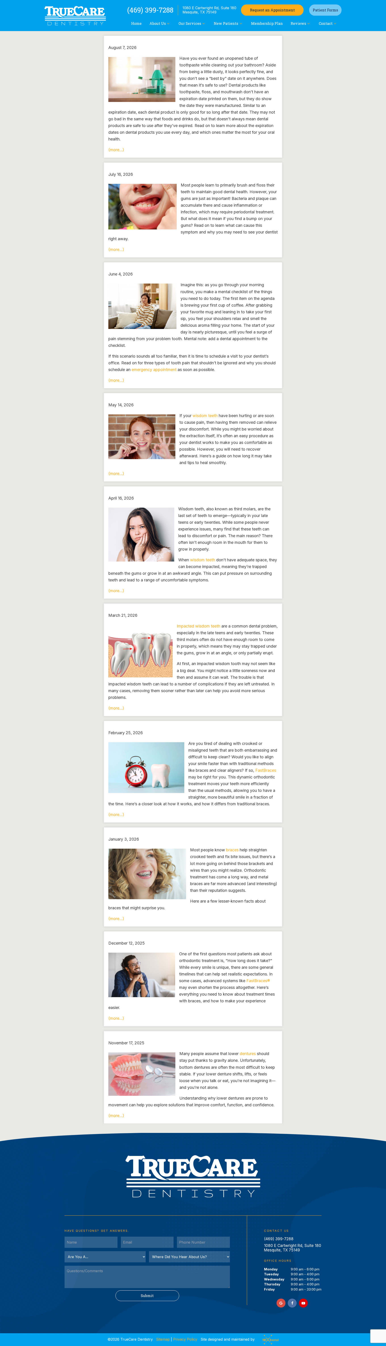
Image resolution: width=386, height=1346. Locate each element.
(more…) (116, 149)
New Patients (226, 23)
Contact (326, 23)
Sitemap (163, 1339)
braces (232, 850)
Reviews (298, 23)
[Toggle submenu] (168, 23)
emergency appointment (154, 369)
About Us (157, 23)
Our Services (189, 23)
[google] (281, 1303)
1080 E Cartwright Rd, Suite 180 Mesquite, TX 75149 (209, 10)
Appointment (272, 10)
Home (136, 23)
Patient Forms (325, 10)
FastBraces (265, 770)
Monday (271, 1269)
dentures (248, 1053)
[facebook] (292, 1303)
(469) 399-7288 (150, 9)
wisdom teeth (205, 415)
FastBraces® (258, 980)
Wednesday (274, 1279)
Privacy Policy (185, 1339)
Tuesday (271, 1274)
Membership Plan (267, 23)
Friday (269, 1289)
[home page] (75, 15)
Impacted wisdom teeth (198, 626)
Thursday (272, 1284)
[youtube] (303, 1303)
